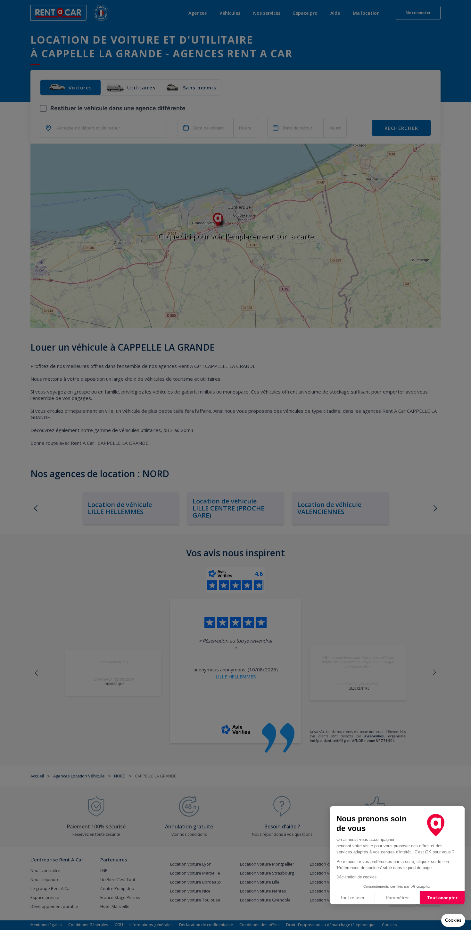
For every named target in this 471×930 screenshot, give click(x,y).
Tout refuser (352, 897)
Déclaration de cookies (356, 877)
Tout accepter (442, 897)
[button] (453, 920)
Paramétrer (397, 897)
